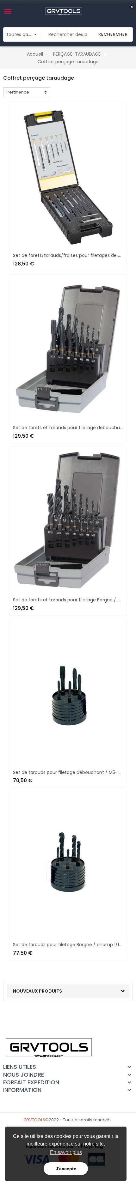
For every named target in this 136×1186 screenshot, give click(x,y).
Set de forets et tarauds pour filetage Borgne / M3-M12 (73, 600)
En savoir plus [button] (66, 1152)
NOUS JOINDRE (23, 1075)
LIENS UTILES (19, 1067)
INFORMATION (22, 1090)
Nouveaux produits (37, 991)
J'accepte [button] (66, 1168)
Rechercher (113, 34)
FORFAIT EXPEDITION (31, 1082)
